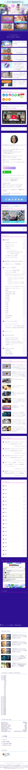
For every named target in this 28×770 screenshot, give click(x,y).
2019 (14, 508)
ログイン (5, 739)
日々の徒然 (15, 352)
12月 (5, 681)
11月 (5, 682)
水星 (15, 312)
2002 (14, 554)
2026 (14, 485)
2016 (14, 516)
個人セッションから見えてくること (15, 286)
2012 (14, 523)
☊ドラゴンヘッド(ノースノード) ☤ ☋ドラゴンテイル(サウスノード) (15, 274)
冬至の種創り (15, 315)
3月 (5, 692)
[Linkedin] (3, 95)
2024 (14, 489)
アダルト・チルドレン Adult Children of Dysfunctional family (15, 342)
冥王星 (15, 295)
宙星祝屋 (14, 239)
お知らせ (15, 248)
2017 (14, 512)
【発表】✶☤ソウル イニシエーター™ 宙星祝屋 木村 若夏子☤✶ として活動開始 (14, 472)
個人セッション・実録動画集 (15, 264)
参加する (23, 583)
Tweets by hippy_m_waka (9, 129)
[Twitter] (12, 95)
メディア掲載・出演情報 (13, 253)
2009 (14, 535)
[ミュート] (21, 122)
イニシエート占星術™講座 (15, 270)
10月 (5, 684)
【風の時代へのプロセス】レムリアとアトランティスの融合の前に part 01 (14, 456)
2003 (14, 550)
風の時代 (15, 317)
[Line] (15, 95)
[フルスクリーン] (24, 122)
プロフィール (14, 331)
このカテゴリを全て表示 (14, 582)
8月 (5, 687)
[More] (9, 99)
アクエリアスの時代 (15, 272)
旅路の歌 (15, 350)
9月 (5, 685)
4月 (5, 690)
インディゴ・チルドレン (15, 324)
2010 (14, 531)
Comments (7, 743)
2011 (14, 527)
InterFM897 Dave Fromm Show (15, 251)
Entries (6, 741)
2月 (5, 693)
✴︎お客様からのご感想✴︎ (15, 255)
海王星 (15, 297)
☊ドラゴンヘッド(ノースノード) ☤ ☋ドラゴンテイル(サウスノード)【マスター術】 (16, 279)
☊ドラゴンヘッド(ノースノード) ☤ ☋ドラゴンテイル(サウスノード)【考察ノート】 (16, 283)
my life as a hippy (14, 348)
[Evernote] (21, 96)
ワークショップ (15, 244)
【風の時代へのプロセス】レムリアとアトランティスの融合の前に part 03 (14, 443)
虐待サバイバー (15, 344)
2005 (14, 542)
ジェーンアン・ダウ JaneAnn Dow (15, 325)
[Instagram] (10, 95)
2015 (14, 520)
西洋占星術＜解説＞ (15, 293)
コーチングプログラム (15, 257)
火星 (15, 308)
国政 (15, 290)
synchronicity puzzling (15, 337)
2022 (14, 497)
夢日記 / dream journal (15, 339)
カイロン (15, 301)
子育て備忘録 (15, 353)
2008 (14, 539)
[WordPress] (19, 95)
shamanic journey (14, 335)
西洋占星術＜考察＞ (15, 291)
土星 (15, 304)
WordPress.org (7, 745)
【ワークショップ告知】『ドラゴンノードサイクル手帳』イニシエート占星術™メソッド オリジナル (14, 464)
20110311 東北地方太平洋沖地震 (15, 327)
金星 (15, 310)
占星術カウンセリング (15, 242)
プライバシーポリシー (10, 763)
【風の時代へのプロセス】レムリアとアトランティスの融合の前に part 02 (14, 449)
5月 (5, 688)
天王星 (15, 299)
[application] (14, 117)
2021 (14, 501)
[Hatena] (6, 95)
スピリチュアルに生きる (14, 321)
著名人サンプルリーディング (15, 288)
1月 (5, 695)
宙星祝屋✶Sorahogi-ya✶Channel (14, 261)
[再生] (4, 122)
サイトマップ (19, 763)
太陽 (15, 303)
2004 (14, 546)
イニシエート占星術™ (14, 267)
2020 (14, 504)
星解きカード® (15, 246)
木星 (15, 306)
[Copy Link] (6, 99)
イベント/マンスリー (12, 250)
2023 (14, 493)
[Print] (3, 99)
